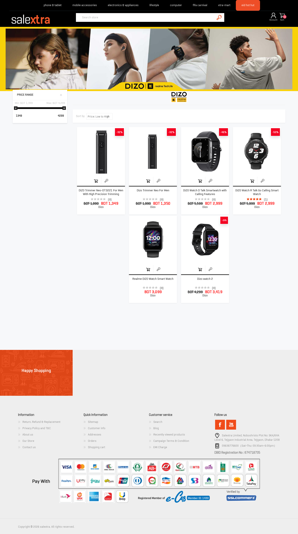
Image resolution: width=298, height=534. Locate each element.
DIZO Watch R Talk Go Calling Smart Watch (257, 192)
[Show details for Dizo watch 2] (205, 240)
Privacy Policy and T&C (36, 428)
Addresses (94, 434)
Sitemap (93, 422)
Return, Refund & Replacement (41, 422)
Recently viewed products (169, 434)
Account (273, 19)
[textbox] (145, 17)
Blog (156, 428)
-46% (223, 132)
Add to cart (96, 181)
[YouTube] (231, 425)
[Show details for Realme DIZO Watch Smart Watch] (153, 240)
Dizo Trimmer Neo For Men (153, 190)
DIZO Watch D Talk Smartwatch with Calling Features (205, 192)
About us (27, 434)
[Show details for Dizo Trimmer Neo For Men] (153, 151)
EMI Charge (160, 447)
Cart (282, 19)
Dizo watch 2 (205, 279)
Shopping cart (282, 16)
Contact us (29, 447)
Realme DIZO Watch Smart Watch (152, 279)
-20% (224, 220)
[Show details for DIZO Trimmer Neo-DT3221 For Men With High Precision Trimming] (101, 151)
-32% (119, 132)
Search (157, 422)
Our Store (28, 441)
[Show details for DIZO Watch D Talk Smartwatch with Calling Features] (205, 151)
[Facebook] (220, 425)
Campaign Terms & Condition (171, 441)
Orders (92, 441)
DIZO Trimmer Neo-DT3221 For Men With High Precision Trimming (101, 192)
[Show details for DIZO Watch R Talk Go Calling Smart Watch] (257, 151)
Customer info (96, 428)
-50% (275, 132)
